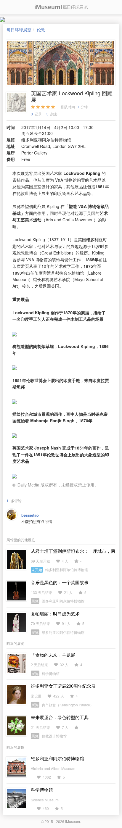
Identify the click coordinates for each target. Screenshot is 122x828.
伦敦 (41, 30)
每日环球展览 (19, 30)
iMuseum (72, 821)
